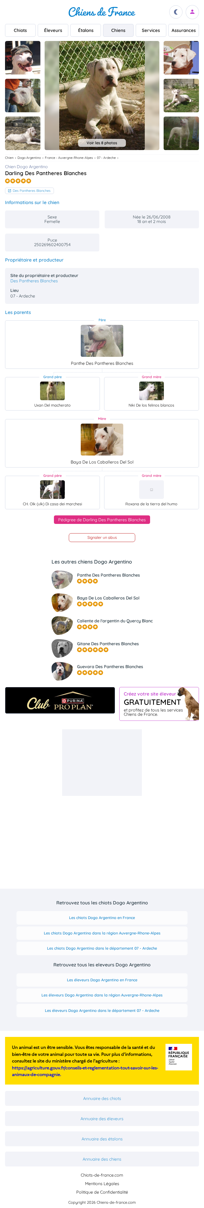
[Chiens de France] (102, 12)
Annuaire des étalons (102, 1138)
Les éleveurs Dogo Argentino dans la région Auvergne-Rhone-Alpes (102, 995)
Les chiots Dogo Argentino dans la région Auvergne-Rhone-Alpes (102, 933)
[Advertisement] (102, 762)
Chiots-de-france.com (102, 1175)
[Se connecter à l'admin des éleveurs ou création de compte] (192, 12)
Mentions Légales (102, 1183)
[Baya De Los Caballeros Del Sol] (102, 440)
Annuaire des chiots (102, 1098)
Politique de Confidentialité (102, 1192)
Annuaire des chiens (102, 1159)
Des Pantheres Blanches (31, 190)
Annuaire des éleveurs (102, 1118)
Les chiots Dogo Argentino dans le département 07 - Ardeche (102, 948)
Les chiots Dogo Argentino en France (102, 917)
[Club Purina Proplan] (60, 700)
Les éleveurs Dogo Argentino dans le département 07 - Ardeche (102, 1010)
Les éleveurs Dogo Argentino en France (102, 980)
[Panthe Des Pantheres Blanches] (102, 341)
